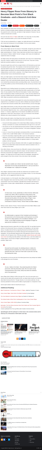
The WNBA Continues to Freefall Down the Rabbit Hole (16, 422)
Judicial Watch (17, 440)
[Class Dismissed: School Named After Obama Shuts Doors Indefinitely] (3, 419)
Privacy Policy (32, 442)
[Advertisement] (21, 383)
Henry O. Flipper (13, 36)
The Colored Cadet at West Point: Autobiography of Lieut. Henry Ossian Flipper (19, 299)
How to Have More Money (11, 399)
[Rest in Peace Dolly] (3, 397)
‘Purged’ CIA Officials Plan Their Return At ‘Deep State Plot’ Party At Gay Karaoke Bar (22, 366)
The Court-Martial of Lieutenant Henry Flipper (11, 296)
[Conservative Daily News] (8, 4)
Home (2, 6)
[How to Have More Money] (3, 401)
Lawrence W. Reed (6, 318)
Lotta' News (16, 442)
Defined (8, 413)
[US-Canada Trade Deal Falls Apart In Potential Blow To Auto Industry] (3, 373)
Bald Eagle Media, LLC (18, 448)
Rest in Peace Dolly (10, 395)
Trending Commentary (8, 8)
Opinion (5, 6)
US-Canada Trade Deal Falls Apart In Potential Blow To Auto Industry (19, 371)
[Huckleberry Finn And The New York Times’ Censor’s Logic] (35, 327)
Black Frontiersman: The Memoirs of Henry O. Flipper (13, 290)
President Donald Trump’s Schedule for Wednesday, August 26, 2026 (19, 408)
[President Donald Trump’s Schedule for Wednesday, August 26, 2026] (3, 410)
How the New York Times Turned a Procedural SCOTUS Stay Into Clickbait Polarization (7, 332)
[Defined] (3, 415)
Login (30, 440)
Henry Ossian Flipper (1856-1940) (8, 302)
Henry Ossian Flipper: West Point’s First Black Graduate (13, 293)
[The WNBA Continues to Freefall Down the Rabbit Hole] (21, 327)
